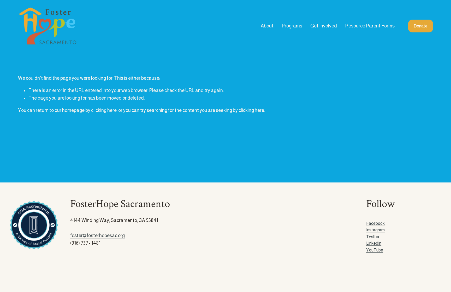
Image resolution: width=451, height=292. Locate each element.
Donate (421, 26)
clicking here (104, 110)
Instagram (375, 230)
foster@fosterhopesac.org (97, 235)
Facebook (375, 223)
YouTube (374, 250)
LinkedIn (373, 243)
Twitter (372, 236)
